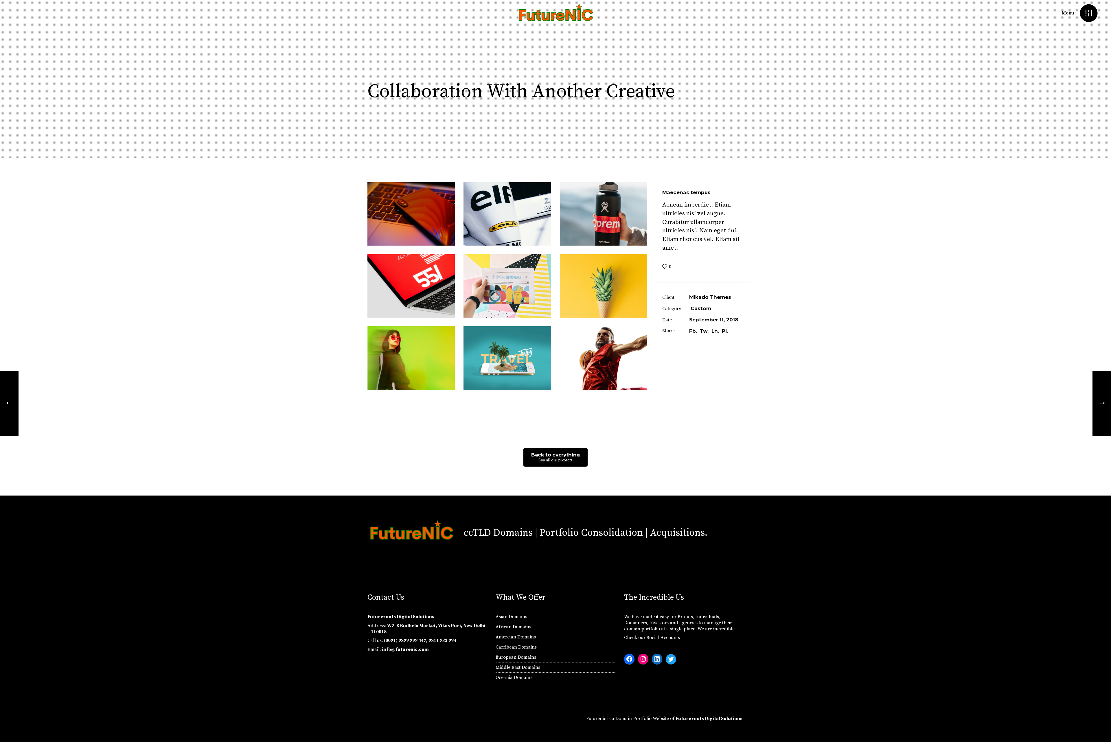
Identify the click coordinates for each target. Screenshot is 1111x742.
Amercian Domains (516, 637)
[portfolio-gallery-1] (603, 358)
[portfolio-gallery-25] (507, 286)
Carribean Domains (516, 647)
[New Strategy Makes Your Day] (9, 403)
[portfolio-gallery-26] (507, 214)
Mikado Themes (710, 297)
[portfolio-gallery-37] (411, 358)
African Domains (513, 627)
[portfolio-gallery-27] (411, 286)
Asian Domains (511, 617)
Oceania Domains (514, 677)
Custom (701, 308)
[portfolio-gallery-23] (603, 214)
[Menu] (1088, 13)
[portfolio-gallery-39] (507, 358)
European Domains (516, 657)
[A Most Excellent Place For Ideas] (1101, 403)
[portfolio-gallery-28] (411, 214)
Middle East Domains (518, 667)
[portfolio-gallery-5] (603, 286)
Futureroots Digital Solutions (709, 718)
